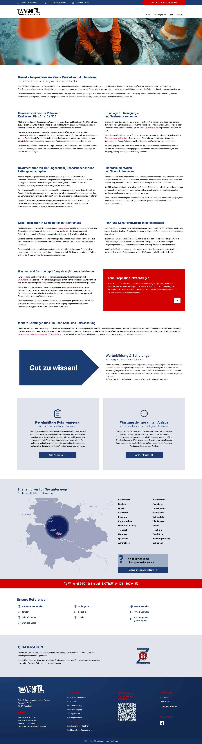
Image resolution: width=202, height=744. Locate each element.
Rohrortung (28, 141)
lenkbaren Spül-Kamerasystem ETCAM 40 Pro (41, 334)
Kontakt (180, 15)
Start (148, 15)
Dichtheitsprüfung (37, 304)
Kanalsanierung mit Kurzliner (116, 138)
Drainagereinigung (68, 331)
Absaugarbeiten (143, 331)
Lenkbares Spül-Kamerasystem (80, 730)
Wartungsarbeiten (25, 280)
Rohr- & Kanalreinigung (149, 128)
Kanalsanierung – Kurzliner (78, 726)
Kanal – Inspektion (75, 722)
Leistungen (158, 15)
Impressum (164, 697)
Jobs (171, 15)
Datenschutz (165, 701)
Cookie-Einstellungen (168, 706)
